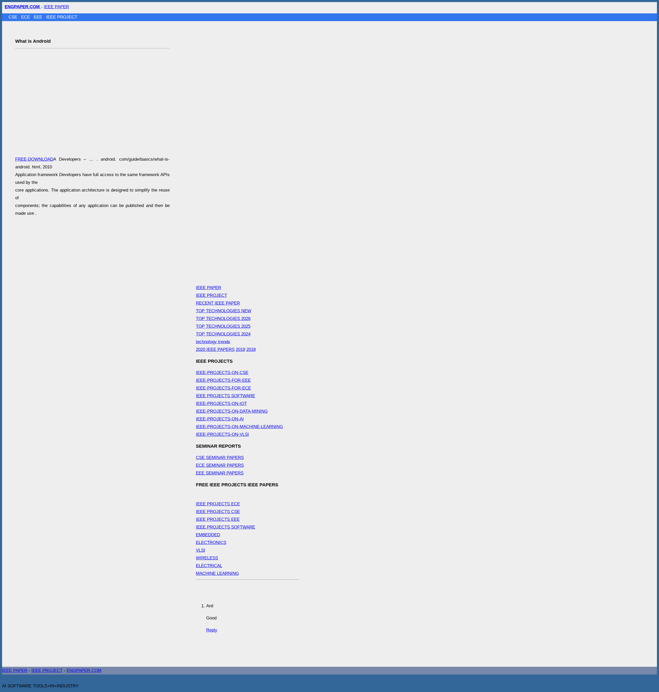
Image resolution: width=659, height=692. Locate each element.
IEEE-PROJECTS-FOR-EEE (223, 380)
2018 (251, 349)
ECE (26, 17)
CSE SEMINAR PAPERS (220, 457)
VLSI (200, 550)
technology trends (213, 341)
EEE (39, 17)
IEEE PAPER (56, 6)
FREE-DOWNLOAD (34, 159)
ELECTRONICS (211, 542)
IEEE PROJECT (61, 17)
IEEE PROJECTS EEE (218, 519)
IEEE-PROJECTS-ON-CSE (222, 372)
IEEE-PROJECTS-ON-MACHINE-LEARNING (239, 426)
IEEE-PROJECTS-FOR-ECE (223, 388)
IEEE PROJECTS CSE (218, 511)
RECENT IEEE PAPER (218, 303)
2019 (240, 349)
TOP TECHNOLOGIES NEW (223, 310)
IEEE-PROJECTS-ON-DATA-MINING (232, 411)
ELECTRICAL (209, 565)
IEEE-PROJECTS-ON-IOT (221, 403)
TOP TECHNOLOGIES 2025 (223, 326)
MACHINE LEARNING (217, 573)
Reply (211, 630)
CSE (13, 17)
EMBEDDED (208, 534)
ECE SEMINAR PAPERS (220, 465)
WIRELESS (207, 558)
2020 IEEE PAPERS (215, 349)
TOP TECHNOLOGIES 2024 (223, 334)
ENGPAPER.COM (84, 670)
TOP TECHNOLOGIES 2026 (223, 318)
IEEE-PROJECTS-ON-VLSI (222, 434)
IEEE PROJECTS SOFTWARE (225, 395)
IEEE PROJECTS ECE (218, 503)
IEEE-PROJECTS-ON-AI (220, 419)
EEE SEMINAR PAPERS (220, 473)
